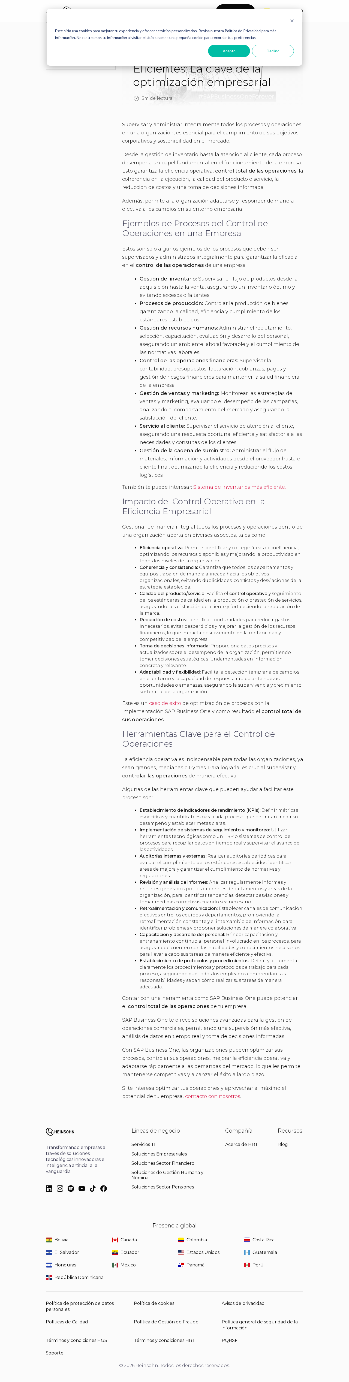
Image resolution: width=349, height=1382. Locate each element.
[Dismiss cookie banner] (292, 20)
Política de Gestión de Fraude (166, 1321)
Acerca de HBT (241, 1144)
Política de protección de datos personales (80, 1306)
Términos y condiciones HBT (164, 1340)
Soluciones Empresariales (159, 1154)
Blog (283, 1144)
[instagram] (60, 1188)
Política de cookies (154, 1303)
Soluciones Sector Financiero (162, 1163)
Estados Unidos (202, 1252)
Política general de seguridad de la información (260, 1324)
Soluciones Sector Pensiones (162, 1187)
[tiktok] (92, 1188)
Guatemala (264, 1252)
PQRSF (229, 1340)
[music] (71, 1188)
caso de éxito (165, 703)
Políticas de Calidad (67, 1321)
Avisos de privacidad (243, 1303)
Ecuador (130, 1252)
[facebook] (103, 1188)
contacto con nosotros (212, 1096)
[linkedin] (49, 1188)
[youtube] (82, 1188)
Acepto (229, 51)
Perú (258, 1265)
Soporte (55, 1353)
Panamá (195, 1265)
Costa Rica (263, 1239)
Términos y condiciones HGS (76, 1340)
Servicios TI (143, 1144)
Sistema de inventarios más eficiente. (239, 487)
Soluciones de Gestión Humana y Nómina (167, 1175)
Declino (273, 51)
